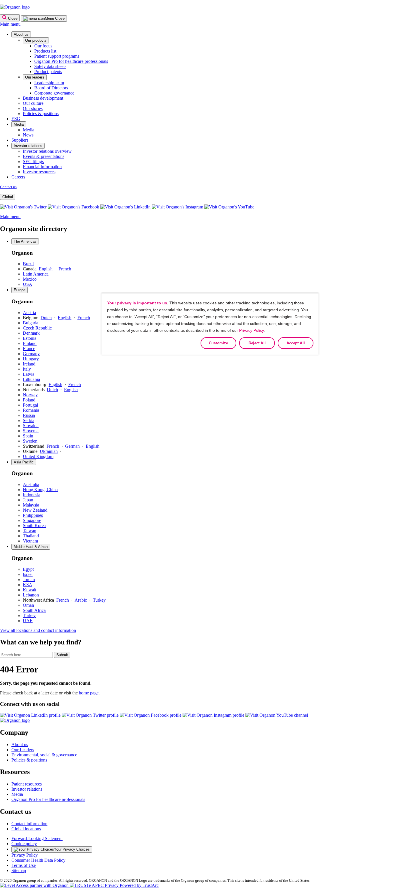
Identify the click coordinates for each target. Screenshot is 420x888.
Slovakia (31, 425)
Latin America (36, 274)
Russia (29, 415)
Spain (28, 435)
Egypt (28, 569)
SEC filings (33, 161)
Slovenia (31, 430)
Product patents (48, 71)
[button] (229, 206)
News (28, 134)
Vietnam (30, 541)
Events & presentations (43, 156)
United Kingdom (38, 456)
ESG (15, 118)
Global (7, 197)
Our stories (33, 108)
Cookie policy (24, 843)
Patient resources (26, 783)
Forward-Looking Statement (37, 838)
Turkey (99, 600)
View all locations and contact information (38, 630)
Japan (28, 499)
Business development (43, 98)
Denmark (31, 333)
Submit (62, 655)
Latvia (28, 374)
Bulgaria (30, 322)
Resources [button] (15, 772)
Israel (28, 574)
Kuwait (29, 589)
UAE (28, 620)
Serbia (28, 420)
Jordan (29, 579)
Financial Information (42, 166)
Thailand (31, 535)
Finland (30, 343)
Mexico (30, 279)
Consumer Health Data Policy (38, 860)
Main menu (10, 24)
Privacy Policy (24, 855)
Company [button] (14, 732)
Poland (29, 399)
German (72, 446)
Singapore (32, 520)
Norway (30, 394)
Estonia (29, 338)
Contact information (29, 823)
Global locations (26, 828)
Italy (27, 369)
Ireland (29, 363)
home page (89, 692)
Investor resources (39, 171)
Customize (218, 343)
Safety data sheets (50, 66)
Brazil (28, 263)
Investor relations (28, 146)
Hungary (31, 358)
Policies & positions (41, 113)
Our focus (43, 45)
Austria (29, 312)
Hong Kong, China (40, 489)
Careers (18, 176)
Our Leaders (22, 749)
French (65, 268)
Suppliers (19, 140)
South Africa (34, 610)
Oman (28, 605)
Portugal (30, 405)
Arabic (81, 600)
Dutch (46, 317)
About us (21, 34)
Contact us (8, 187)
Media (19, 124)
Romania (31, 410)
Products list (45, 51)
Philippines (33, 515)
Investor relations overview (47, 151)
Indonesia (31, 494)
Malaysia (31, 505)
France (29, 348)
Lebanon (31, 594)
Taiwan (29, 530)
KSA (27, 584)
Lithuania (31, 379)
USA (27, 284)
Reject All (257, 343)
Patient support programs (56, 56)
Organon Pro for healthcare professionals (71, 61)
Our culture (33, 103)
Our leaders (34, 77)
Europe (19, 290)
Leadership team (49, 82)
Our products (36, 40)
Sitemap (18, 870)
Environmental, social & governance (44, 754)
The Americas (25, 241)
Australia (31, 484)
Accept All (296, 343)
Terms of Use (23, 865)
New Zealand (35, 510)
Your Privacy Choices (72, 849)
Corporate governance (54, 93)
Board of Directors (51, 87)
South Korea (34, 525)
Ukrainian (49, 451)
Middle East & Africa (31, 547)
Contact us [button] (15, 811)
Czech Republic (37, 328)
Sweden (30, 441)
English (46, 268)
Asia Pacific (24, 462)
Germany (31, 353)
